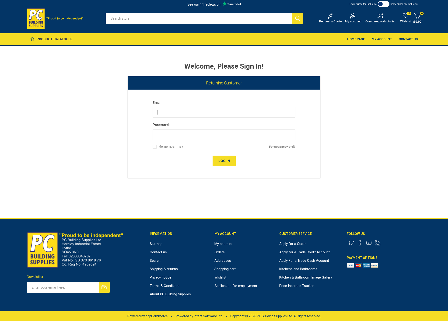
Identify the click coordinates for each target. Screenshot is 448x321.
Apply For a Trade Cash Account (304, 260)
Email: (157, 103)
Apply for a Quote (292, 244)
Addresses (222, 260)
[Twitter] (351, 243)
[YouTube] (369, 243)
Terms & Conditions (165, 286)
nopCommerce (157, 316)
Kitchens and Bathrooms (298, 269)
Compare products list (380, 21)
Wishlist (220, 277)
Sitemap (156, 244)
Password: (161, 125)
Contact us (408, 39)
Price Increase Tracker (296, 286)
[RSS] (378, 243)
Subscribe (104, 287)
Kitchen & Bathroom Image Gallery (305, 277)
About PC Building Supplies (170, 294)
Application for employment (235, 286)
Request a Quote (330, 21)
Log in (224, 161)
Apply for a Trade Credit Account (304, 252)
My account (353, 21)
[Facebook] (360, 243)
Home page (356, 39)
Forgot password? (282, 146)
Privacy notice (160, 277)
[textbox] (199, 18)
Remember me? (171, 147)
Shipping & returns (164, 269)
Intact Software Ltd (208, 316)
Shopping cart (225, 269)
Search (297, 18)
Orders (219, 252)
